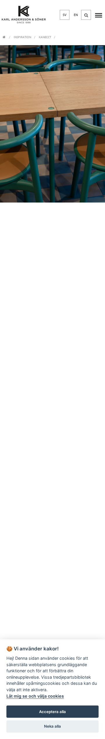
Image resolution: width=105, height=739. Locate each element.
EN (76, 15)
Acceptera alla (52, 711)
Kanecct (45, 37)
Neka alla (52, 726)
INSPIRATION (22, 37)
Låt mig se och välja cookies (35, 696)
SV (64, 15)
